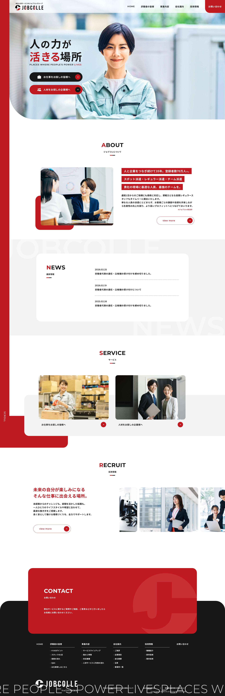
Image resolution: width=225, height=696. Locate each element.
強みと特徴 (87, 654)
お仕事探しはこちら (59, 667)
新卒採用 (149, 654)
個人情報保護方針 (149, 688)
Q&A (53, 663)
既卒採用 (149, 659)
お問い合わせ (215, 6)
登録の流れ (55, 659)
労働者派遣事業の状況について (175, 688)
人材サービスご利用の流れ (93, 663)
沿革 (116, 663)
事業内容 (164, 6)
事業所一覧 (119, 667)
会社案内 (179, 6)
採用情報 (194, 6)
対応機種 (86, 659)
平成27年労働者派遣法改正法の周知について (118, 688)
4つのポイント (57, 650)
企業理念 (118, 654)
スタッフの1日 (57, 654)
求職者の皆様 (147, 6)
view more (169, 220)
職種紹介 (149, 650)
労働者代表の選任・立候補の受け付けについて (118, 289)
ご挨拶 (117, 650)
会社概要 (118, 659)
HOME (131, 6)
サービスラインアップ (92, 650)
